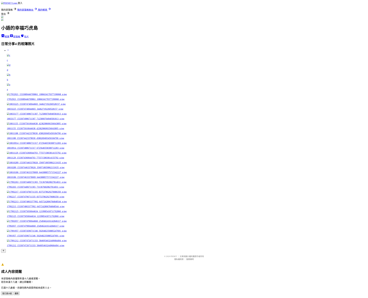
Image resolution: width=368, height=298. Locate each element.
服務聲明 (190, 259)
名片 (26, 36)
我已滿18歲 (7, 293)
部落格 (17, 36)
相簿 (7, 36)
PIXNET (173, 256)
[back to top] (3, 251)
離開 (16, 293)
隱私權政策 (179, 259)
